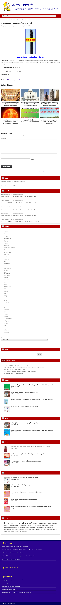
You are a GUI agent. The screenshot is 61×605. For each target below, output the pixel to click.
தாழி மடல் (17, 525)
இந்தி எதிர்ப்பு (6, 242)
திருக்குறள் (6, 284)
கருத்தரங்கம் (6, 259)
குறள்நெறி (6, 270)
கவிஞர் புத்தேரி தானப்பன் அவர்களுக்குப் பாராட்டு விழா (14, 369)
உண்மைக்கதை (6, 250)
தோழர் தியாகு (47, 529)
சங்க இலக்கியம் (7, 273)
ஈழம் (4, 249)
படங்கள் (5, 297)
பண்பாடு (5, 300)
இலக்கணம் (6, 243)
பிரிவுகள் (13, 360)
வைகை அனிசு (41, 525)
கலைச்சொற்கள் (7, 263)
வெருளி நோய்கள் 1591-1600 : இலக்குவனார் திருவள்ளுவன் (12, 219)
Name (33, 156)
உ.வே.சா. (10, 529)
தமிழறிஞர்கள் (6, 281)
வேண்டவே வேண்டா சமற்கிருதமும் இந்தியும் (9, 185)
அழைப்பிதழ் (6, 236)
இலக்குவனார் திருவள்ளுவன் (9, 26)
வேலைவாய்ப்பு (6, 330)
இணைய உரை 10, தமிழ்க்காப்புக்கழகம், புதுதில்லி (13, 373)
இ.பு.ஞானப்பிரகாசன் (19, 527)
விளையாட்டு (6, 325)
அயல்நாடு (6, 231)
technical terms (33, 529)
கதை (5, 257)
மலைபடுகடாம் (19, 80)
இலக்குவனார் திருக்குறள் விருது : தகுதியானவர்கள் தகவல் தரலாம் (16, 365)
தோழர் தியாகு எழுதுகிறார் (49, 523)
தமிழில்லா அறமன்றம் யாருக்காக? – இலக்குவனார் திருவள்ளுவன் (13, 181)
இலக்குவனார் (6, 245)
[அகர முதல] (30, 11)
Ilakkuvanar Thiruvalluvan (16, 523)
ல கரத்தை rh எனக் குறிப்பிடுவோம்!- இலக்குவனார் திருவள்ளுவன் (27, 454)
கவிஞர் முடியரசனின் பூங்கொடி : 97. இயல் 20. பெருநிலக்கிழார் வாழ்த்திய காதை (31, 506)
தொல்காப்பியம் (6, 291)
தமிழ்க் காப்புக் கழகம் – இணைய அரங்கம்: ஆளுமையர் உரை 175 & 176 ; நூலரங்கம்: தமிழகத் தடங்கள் (24, 367)
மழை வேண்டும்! (5, 171)
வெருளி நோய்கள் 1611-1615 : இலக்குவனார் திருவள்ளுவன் (12, 200)
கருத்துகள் (8, 360)
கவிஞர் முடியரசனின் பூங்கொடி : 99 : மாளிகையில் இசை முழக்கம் (27, 492)
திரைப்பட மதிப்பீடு (7, 286)
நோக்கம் (4, 583)
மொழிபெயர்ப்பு (6, 321)
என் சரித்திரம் (53, 529)
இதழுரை (5, 240)
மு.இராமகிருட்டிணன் (8, 318)
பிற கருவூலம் (6, 309)
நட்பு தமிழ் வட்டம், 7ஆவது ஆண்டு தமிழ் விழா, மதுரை (24, 406)
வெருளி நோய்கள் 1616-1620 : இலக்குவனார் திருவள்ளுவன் (12, 194)
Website (33, 162)
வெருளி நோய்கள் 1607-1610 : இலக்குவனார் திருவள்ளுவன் (12, 206)
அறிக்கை (5, 233)
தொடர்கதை (6, 289)
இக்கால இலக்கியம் (7, 238)
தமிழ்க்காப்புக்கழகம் (42, 527)
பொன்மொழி (6, 314)
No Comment (34, 26)
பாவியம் (5, 305)
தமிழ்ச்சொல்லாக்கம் (9, 527)
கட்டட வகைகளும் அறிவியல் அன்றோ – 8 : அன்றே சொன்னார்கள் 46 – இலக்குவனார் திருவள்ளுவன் (11, 104)
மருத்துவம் (6, 316)
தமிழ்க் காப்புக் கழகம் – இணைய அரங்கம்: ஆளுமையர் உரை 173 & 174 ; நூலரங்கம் (20, 371)
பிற (4, 307)
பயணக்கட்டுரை (7, 302)
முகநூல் (5, 320)
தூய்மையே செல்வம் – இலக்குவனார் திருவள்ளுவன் (24, 484)
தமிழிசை (5, 282)
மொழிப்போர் (6, 323)
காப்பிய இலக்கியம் (7, 268)
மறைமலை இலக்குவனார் (30, 527)
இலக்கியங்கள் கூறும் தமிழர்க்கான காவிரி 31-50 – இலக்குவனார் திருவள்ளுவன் (49, 121)
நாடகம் (5, 293)
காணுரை (5, 266)
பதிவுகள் (3, 360)
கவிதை (5, 265)
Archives (3, 337)
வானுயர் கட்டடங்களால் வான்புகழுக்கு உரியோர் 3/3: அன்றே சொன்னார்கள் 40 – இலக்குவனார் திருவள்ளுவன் (49, 104)
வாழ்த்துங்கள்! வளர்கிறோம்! (7, 589)
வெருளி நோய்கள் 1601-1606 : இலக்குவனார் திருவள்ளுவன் (12, 213)
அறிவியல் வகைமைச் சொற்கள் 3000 (14, 531)
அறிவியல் (5, 234)
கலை (5, 261)
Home (8, 19)
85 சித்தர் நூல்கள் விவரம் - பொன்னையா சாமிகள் (12, 580)
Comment (3, 138)
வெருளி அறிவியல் (7, 329)
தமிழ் (53, 525)
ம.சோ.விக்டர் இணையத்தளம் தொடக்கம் (10, 586)
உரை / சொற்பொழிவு (7, 252)
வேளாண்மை (6, 332)
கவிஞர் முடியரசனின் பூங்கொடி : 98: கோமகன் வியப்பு (24, 499)
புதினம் (5, 311)
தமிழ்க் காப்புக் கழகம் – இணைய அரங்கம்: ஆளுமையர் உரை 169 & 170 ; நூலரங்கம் (32, 430)
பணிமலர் (5, 298)
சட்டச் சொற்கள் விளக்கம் (23, 529)
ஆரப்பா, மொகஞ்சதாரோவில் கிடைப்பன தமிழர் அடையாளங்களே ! (45, 171)
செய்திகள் (11, 19)
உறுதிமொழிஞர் (6, 254)
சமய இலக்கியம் (7, 275)
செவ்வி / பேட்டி (6, 279)
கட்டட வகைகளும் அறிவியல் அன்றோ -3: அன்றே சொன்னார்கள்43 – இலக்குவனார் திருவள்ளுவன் (30, 104)
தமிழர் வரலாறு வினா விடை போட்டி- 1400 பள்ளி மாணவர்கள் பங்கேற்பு (15, 592)
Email (33, 159)
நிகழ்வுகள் (6, 295)
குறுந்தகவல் (6, 272)
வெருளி (5, 327)
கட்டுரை (5, 256)
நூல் (30, 523)
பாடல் (5, 304)
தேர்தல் (5, 288)
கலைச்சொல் (40, 529)
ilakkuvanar (36, 523)
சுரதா (5, 531)
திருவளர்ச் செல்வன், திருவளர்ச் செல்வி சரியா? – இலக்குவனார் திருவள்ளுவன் (30, 446)
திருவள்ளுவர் (48, 525)
